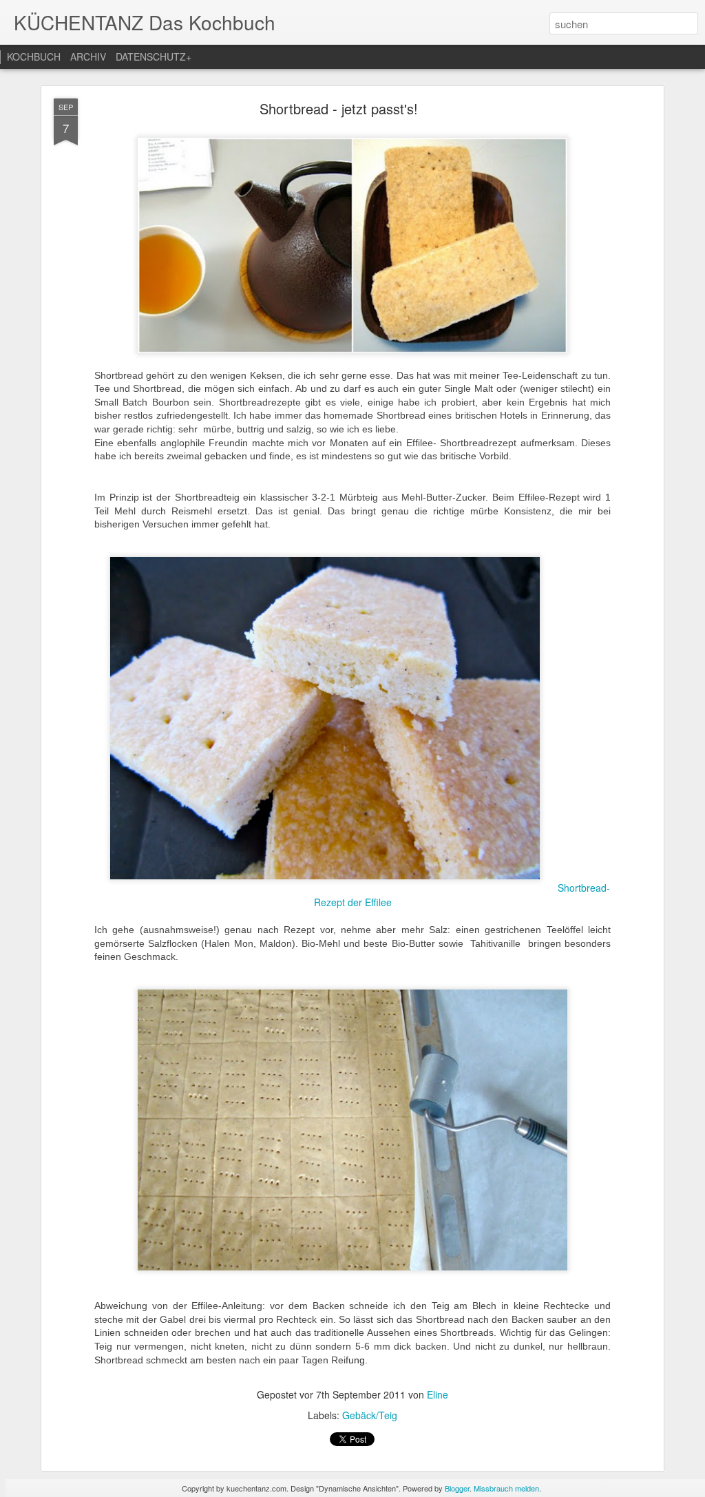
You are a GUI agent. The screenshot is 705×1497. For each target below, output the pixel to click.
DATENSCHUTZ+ (153, 56)
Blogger (457, 1488)
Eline (437, 1394)
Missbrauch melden (506, 1488)
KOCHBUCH (34, 56)
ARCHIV (88, 56)
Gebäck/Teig (369, 1415)
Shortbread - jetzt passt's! (339, 108)
